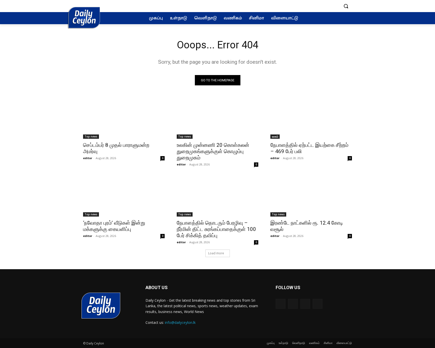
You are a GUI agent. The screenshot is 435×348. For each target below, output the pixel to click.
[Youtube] (317, 304)
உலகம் (275, 136)
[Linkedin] (305, 304)
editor (87, 158)
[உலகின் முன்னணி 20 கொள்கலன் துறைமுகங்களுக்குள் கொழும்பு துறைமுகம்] (217, 118)
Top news (91, 136)
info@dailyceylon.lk (180, 322)
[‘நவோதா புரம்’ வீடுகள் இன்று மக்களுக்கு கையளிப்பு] (124, 196)
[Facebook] (280, 304)
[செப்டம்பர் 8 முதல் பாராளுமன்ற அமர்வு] (124, 118)
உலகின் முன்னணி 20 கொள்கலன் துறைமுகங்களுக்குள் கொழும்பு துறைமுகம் (213, 151)
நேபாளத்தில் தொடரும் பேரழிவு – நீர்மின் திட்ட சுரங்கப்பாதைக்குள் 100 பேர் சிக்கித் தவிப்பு (216, 229)
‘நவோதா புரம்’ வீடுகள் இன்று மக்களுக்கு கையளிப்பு (114, 226)
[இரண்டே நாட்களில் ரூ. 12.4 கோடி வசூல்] (311, 196)
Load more (216, 253)
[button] (346, 6)
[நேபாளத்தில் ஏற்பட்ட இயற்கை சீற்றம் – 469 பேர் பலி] (311, 118)
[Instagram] (293, 304)
